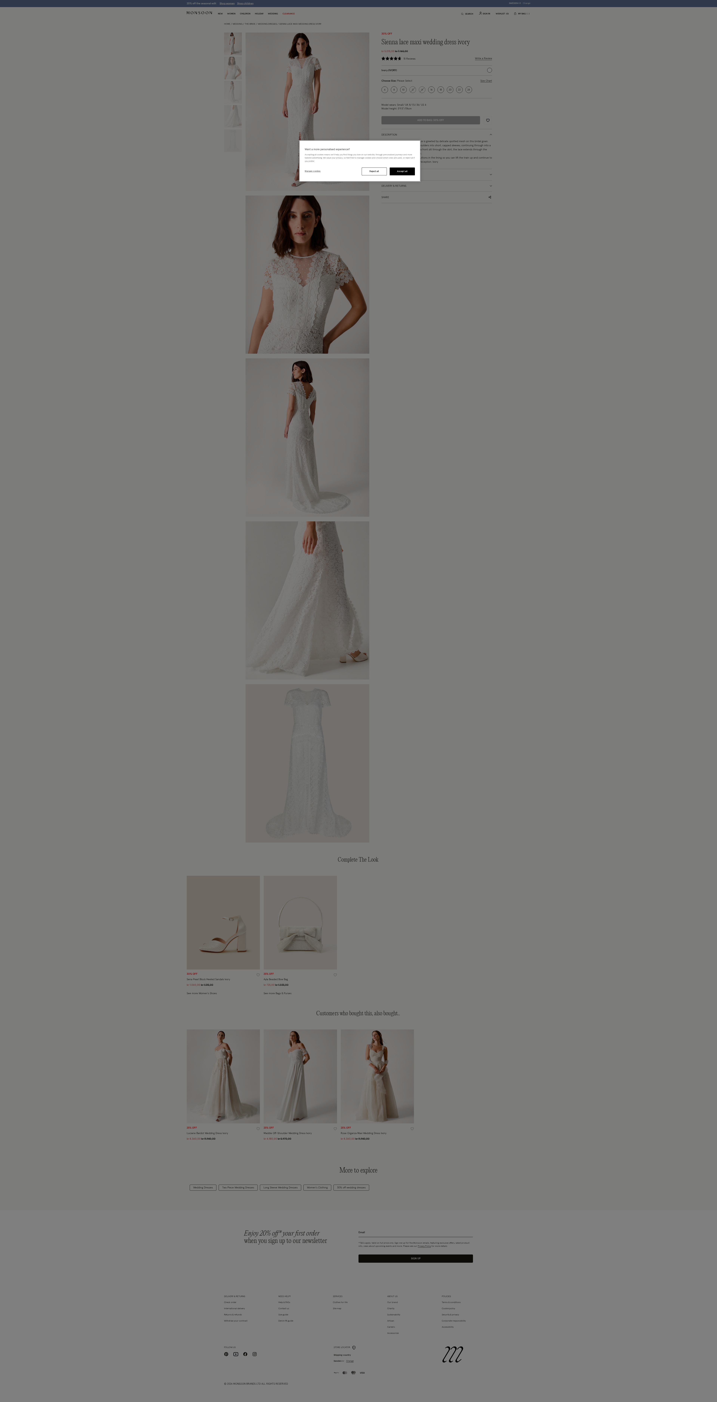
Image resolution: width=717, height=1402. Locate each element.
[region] (359, 161)
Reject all (374, 171)
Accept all (402, 171)
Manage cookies (313, 171)
